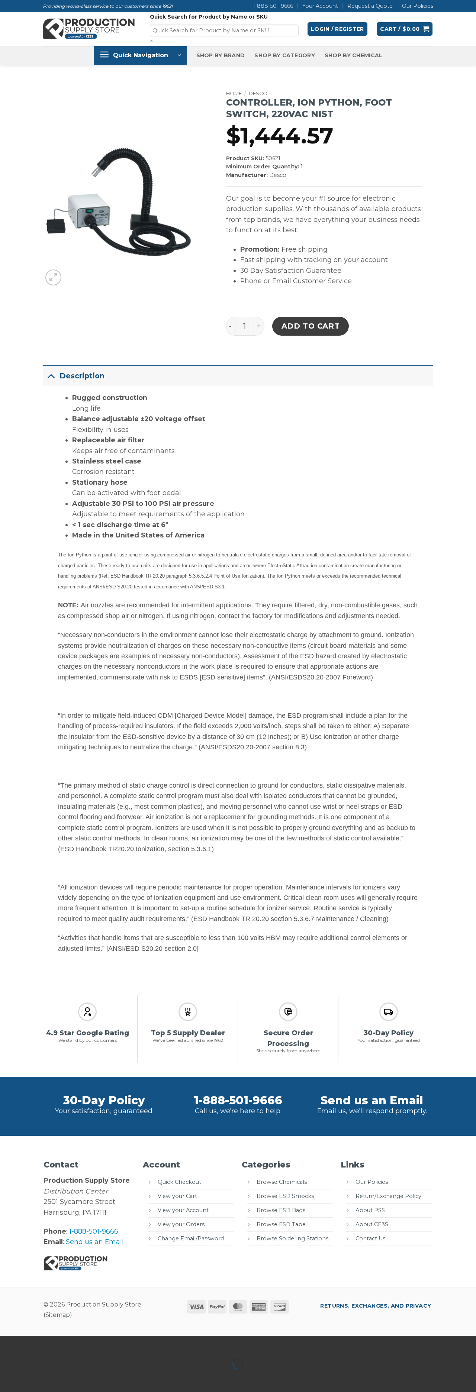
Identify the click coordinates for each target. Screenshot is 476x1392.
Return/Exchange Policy (388, 1196)
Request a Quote (370, 6)
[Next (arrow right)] (33, 1378)
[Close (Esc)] (81, 1344)
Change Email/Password (191, 1238)
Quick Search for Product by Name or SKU (209, 17)
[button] (337, 29)
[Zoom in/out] (8, 1344)
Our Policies (417, 6)
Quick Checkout (179, 1182)
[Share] (57, 1344)
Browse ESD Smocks (285, 1196)
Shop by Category (284, 55)
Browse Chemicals (282, 1182)
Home (234, 93)
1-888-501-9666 (273, 6)
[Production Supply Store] (89, 29)
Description (82, 375)
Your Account (320, 6)
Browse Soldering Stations (292, 1238)
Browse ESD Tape (281, 1224)
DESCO (258, 93)
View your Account (183, 1210)
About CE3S (372, 1224)
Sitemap (57, 1314)
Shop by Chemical (354, 55)
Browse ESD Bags (281, 1210)
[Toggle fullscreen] (33, 1344)
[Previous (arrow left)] (8, 1378)
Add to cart (311, 326)
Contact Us (370, 1238)
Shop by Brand (220, 55)
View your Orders (181, 1224)
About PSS (370, 1210)
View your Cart (177, 1196)
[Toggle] (51, 375)
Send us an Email (372, 1100)
